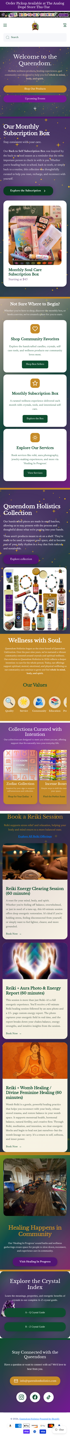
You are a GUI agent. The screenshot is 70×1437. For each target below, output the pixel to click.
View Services (35, 473)
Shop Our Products (35, 89)
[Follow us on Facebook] (35, 1397)
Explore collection (21, 559)
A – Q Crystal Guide (35, 1312)
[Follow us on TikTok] (48, 1397)
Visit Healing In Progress (35, 1261)
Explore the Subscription (25, 190)
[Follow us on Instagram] (21, 1397)
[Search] (6, 37)
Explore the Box (35, 419)
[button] (65, 25)
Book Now (14, 934)
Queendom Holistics (29, 1419)
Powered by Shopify (49, 1419)
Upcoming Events (35, 98)
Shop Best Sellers (35, 364)
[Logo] (35, 25)
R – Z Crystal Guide (35, 1326)
